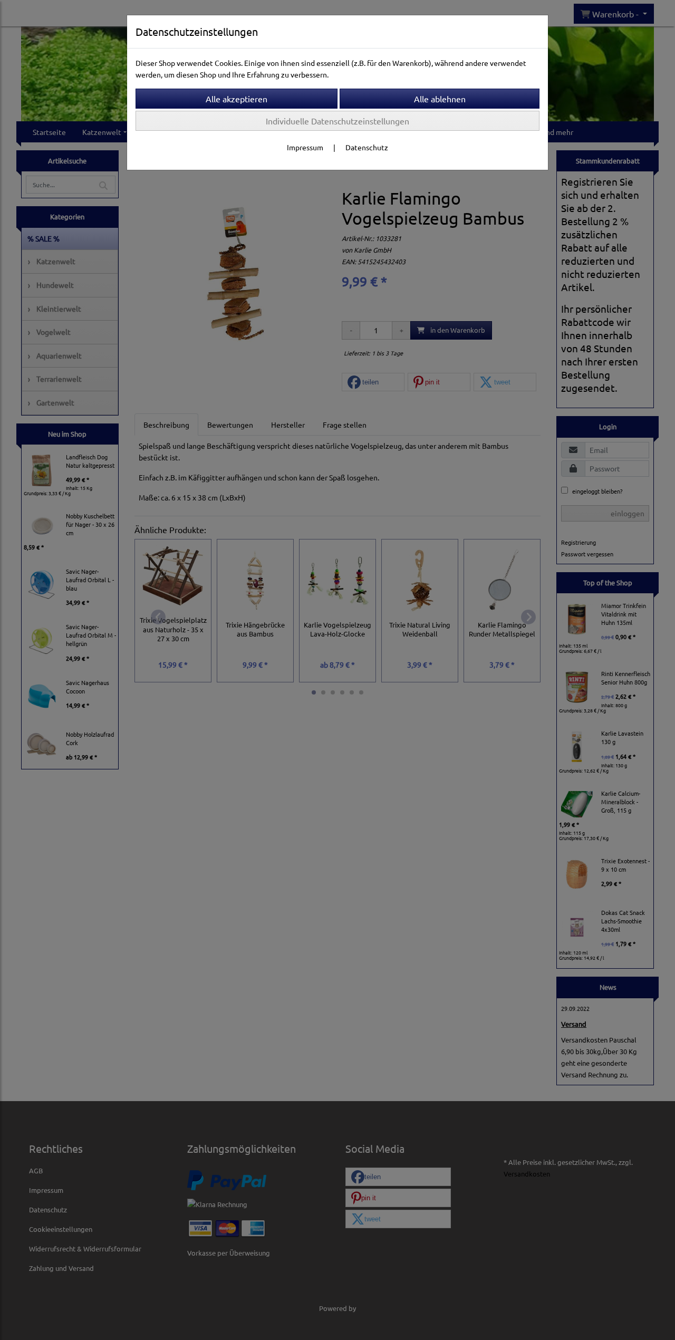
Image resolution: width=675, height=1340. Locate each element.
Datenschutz (366, 147)
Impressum (305, 147)
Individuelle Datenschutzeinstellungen (337, 120)
